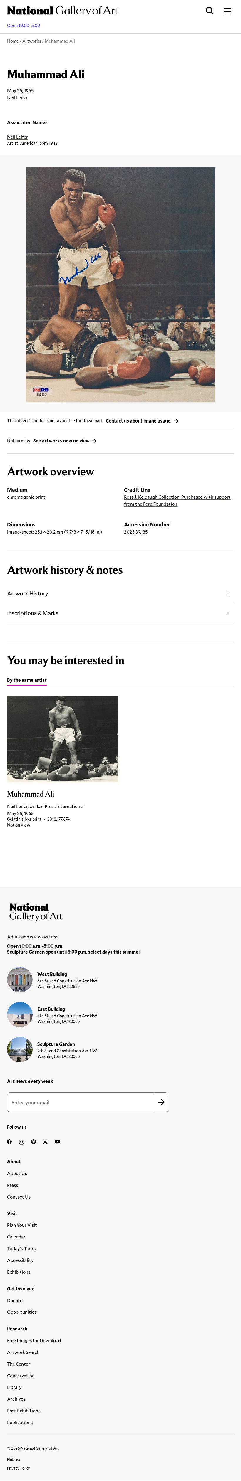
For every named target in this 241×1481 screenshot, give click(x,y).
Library (14, 1387)
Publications (20, 1422)
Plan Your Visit (22, 1225)
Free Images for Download (34, 1340)
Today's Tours (21, 1248)
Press (12, 1185)
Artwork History (27, 593)
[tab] (27, 681)
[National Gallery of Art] (120, 911)
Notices (13, 1459)
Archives (16, 1399)
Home (13, 41)
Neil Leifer (17, 137)
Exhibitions (18, 1272)
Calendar (16, 1236)
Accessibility (20, 1260)
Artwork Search (23, 1352)
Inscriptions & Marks (32, 613)
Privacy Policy (18, 1468)
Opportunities (21, 1312)
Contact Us (19, 1197)
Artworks (31, 41)
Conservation (21, 1375)
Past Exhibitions (23, 1410)
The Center (18, 1364)
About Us (17, 1173)
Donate (14, 1300)
